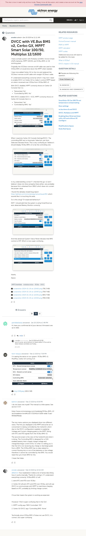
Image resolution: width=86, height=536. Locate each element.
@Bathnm (15, 473)
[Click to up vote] (15, 347)
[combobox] (28, 20)
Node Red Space (65, 129)
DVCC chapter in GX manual (69, 64)
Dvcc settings (63, 106)
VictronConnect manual (67, 41)
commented (24, 340)
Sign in (81, 20)
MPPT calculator (64, 48)
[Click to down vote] (17, 347)
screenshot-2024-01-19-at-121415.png (27, 298)
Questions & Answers (17, 26)
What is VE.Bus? (64, 60)
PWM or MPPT (64, 45)
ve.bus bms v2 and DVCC (68, 109)
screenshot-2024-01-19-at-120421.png (27, 289)
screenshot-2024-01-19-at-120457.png (27, 292)
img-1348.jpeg (19, 391)
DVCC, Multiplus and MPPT (68, 113)
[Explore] (76, 20)
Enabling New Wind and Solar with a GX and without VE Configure (70, 118)
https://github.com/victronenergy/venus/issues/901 (29, 194)
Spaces (69, 20)
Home (4, 26)
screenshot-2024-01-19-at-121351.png (27, 295)
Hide (21, 336)
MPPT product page (66, 38)
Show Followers (66, 79)
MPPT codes (63, 51)
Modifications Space (66, 126)
